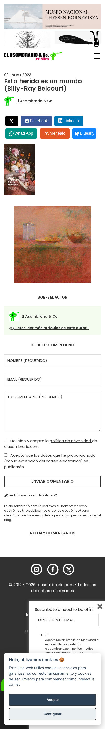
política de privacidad (71, 440)
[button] (33, 56)
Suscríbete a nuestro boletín (64, 610)
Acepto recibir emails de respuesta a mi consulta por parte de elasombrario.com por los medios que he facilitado (72, 646)
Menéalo (57, 133)
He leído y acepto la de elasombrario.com (50, 443)
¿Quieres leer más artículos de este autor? (49, 327)
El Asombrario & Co (34, 100)
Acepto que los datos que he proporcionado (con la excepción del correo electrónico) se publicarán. (50, 461)
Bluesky (87, 133)
